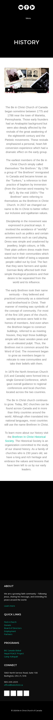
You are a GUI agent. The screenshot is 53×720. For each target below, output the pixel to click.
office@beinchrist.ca (13, 685)
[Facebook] (7, 693)
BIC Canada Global (12, 650)
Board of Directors (13, 628)
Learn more (9, 605)
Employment (10, 631)
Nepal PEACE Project (14, 653)
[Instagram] (20, 693)
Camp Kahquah (11, 656)
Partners (8, 634)
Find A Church (10, 622)
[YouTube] (26, 693)
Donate (7, 625)
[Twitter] (13, 693)
